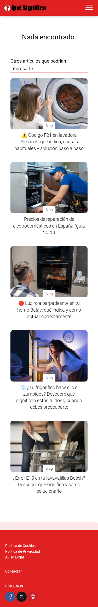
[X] (21, 597)
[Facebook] (10, 597)
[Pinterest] (33, 597)
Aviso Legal (14, 557)
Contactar (13, 571)
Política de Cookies (20, 546)
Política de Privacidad (22, 551)
